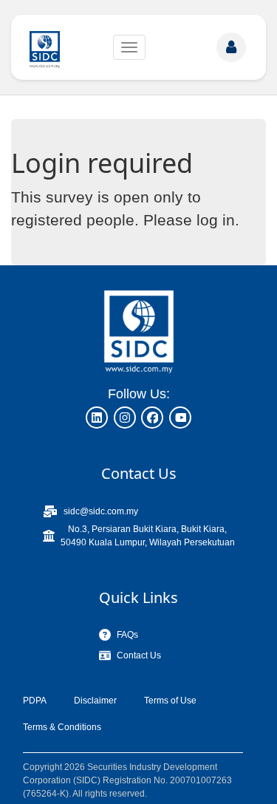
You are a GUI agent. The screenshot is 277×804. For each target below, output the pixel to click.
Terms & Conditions (62, 727)
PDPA (35, 700)
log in (215, 219)
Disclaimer (95, 700)
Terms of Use (170, 700)
